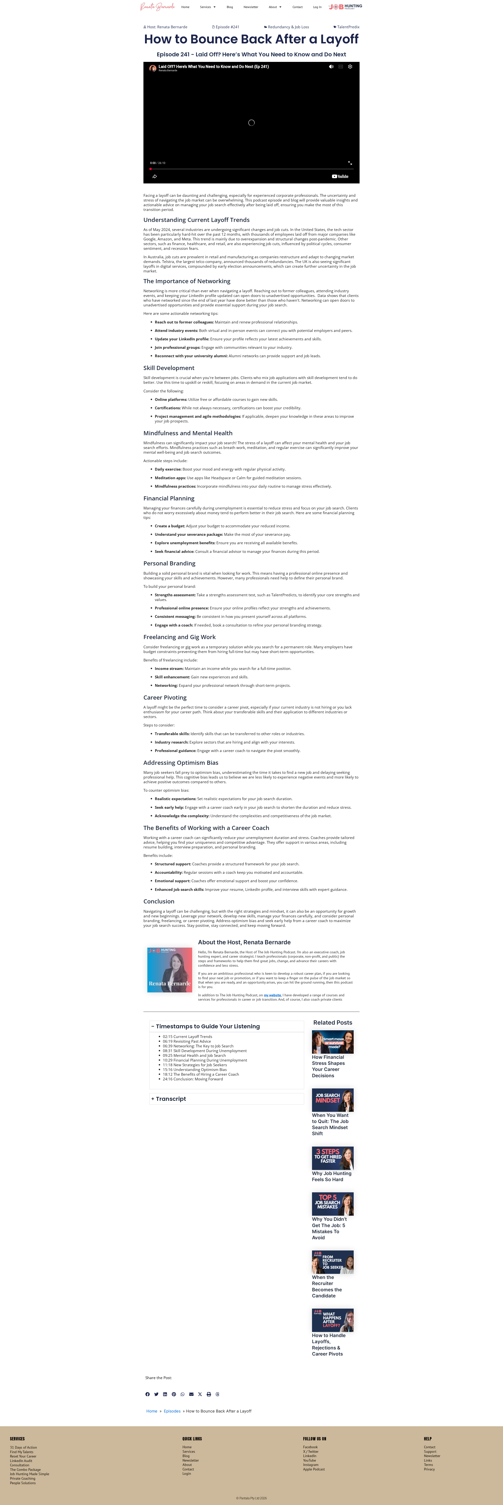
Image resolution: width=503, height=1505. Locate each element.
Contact (298, 7)
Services (205, 7)
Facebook (310, 1447)
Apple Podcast (314, 1469)
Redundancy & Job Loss (288, 26)
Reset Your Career (23, 1456)
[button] (147, 1394)
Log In (317, 7)
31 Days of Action (23, 1447)
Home (185, 7)
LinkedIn (309, 1456)
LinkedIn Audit (21, 1461)
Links (428, 1460)
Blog (230, 7)
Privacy (429, 1469)
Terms (428, 1465)
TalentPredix (348, 26)
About (273, 7)
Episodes (172, 1411)
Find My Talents (21, 1452)
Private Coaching (22, 1478)
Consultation (19, 1465)
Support (430, 1451)
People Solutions (23, 1483)
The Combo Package (25, 1469)
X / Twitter (311, 1451)
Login (187, 1473)
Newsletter (251, 7)
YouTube (309, 1460)
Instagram (311, 1465)
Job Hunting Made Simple (29, 1474)
